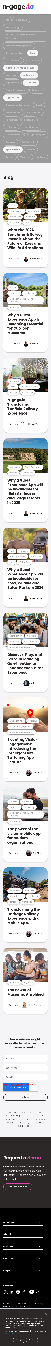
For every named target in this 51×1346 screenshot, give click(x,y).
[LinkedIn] (13, 1293)
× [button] (46, 1314)
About (7, 1234)
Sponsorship (13, 149)
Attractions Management (21, 67)
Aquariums (12, 82)
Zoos (32, 53)
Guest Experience (16, 90)
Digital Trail (12, 97)
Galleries (11, 127)
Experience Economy (17, 105)
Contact (8, 1258)
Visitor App (32, 60)
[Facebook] (26, 1293)
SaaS (39, 105)
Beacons (37, 90)
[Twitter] (6, 1293)
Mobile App (29, 75)
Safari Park (28, 142)
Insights (8, 1246)
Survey (10, 157)
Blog (8, 177)
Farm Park (12, 119)
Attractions (12, 60)
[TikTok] (39, 1293)
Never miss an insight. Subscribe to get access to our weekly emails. (25, 1043)
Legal (6, 1270)
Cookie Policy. (10, 1333)
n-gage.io (21, 19)
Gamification (30, 127)
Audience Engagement (19, 45)
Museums (31, 82)
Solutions (9, 1222)
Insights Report (36, 134)
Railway (10, 142)
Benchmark (34, 112)
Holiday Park (13, 134)
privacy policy (25, 1125)
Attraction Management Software (20, 36)
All (7, 19)
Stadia (31, 149)
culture (41, 157)
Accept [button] (19, 1340)
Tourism (25, 157)
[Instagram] (19, 1293)
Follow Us (8, 1285)
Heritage (11, 75)
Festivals (29, 119)
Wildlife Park (13, 112)
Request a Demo (18, 1186)
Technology (13, 27)
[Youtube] (32, 1293)
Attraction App (14, 53)
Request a (22, 1158)
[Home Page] (18, 6)
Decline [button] (31, 1340)
